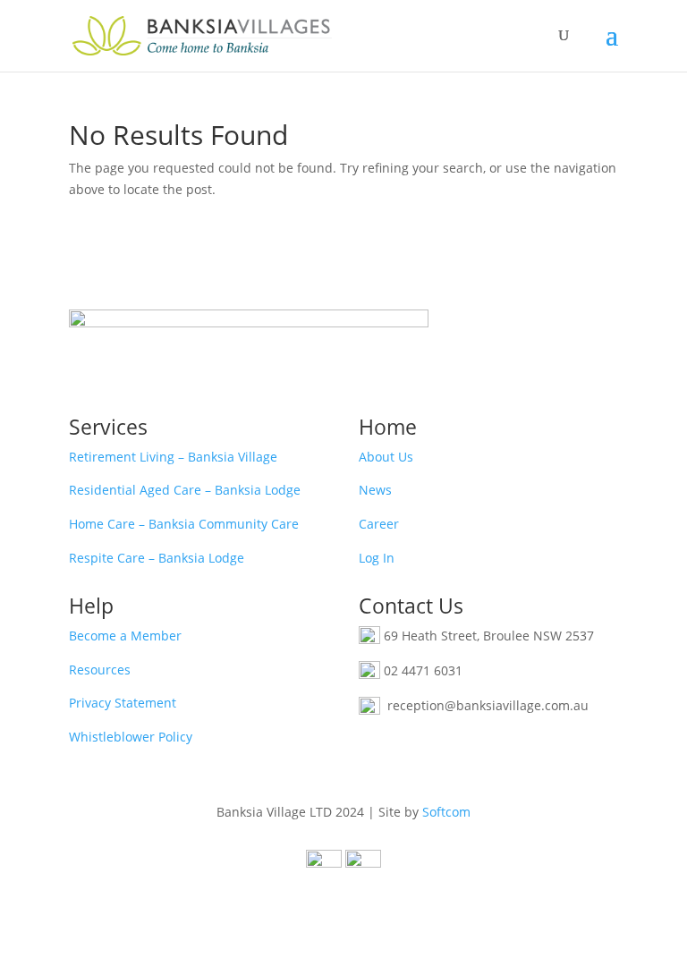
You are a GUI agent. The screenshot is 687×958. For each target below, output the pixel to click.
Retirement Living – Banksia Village (173, 456)
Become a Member (125, 635)
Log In (376, 557)
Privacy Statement (122, 702)
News (375, 489)
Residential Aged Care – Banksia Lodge (185, 489)
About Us (386, 456)
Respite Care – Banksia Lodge (156, 557)
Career (379, 523)
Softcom (446, 811)
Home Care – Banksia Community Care (184, 523)
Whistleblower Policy (130, 736)
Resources (100, 669)
